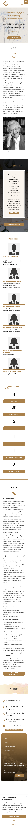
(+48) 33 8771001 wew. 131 (14, 707)
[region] (14, 811)
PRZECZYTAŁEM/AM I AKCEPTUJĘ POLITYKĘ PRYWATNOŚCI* (12, 771)
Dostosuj (14, 820)
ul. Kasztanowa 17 (12, 701)
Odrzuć (14, 825)
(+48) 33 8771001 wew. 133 (15, 719)
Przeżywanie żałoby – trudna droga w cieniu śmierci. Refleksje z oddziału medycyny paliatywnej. (14, 179)
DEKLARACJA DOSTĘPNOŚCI (13, 730)
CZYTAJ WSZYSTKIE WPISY (13, 224)
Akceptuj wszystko (14, 816)
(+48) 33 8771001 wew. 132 (15, 713)
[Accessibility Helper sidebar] (26, 2)
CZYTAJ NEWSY (14, 37)
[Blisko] (26, 796)
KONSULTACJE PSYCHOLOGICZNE (13, 673)
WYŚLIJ (19, 775)
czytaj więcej (14, 213)
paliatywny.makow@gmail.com (15, 726)
